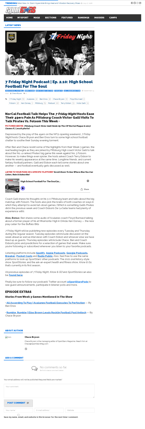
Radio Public (45, 256)
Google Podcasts (76, 252)
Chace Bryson (17, 93)
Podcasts (58, 91)
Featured (67, 17)
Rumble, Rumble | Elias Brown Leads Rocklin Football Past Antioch (46, 312)
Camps (113, 17)
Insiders (99, 17)
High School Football (14, 91)
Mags (37, 17)
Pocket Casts (24, 256)
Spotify (40, 252)
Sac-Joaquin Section (72, 91)
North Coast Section (44, 91)
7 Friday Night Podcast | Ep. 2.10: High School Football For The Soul (49, 84)
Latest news (13, 25)
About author (14, 331)
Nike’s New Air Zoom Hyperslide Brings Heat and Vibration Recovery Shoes (49, 3)
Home (9, 17)
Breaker (10, 256)
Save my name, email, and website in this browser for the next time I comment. (41, 417)
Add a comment (14, 358)
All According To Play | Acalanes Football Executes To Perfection (46, 302)
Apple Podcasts (55, 252)
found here (16, 275)
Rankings (83, 17)
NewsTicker (29, 91)
